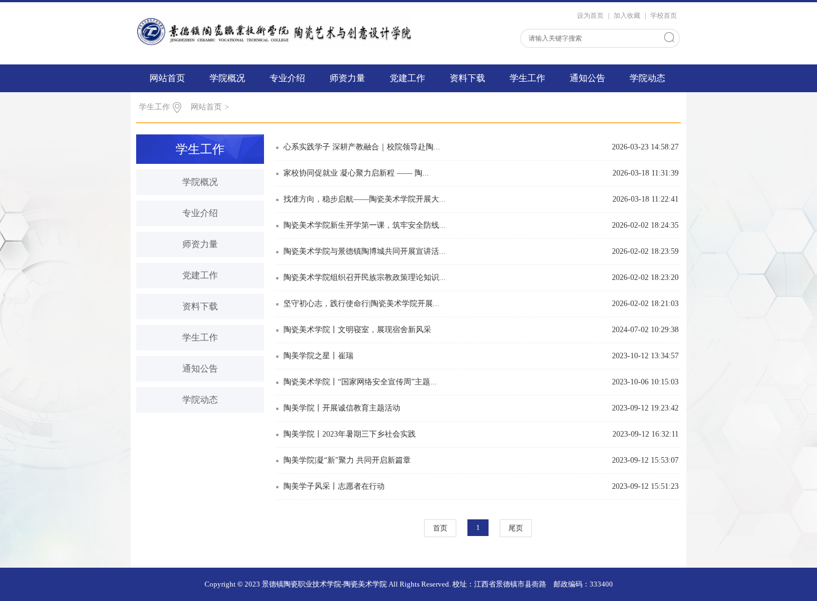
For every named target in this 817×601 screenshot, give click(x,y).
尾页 (516, 528)
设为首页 (590, 15)
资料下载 (467, 78)
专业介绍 (287, 78)
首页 (440, 528)
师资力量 (347, 78)
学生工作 (527, 78)
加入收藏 (627, 15)
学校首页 (663, 15)
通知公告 (587, 78)
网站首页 (167, 78)
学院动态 (647, 78)
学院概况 (227, 78)
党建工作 (407, 78)
